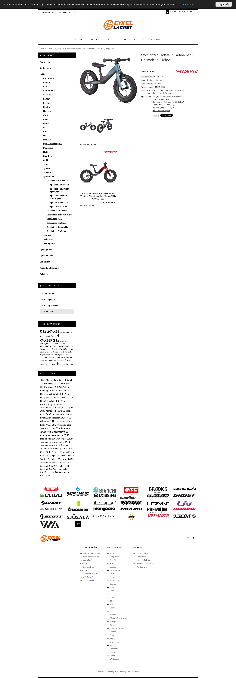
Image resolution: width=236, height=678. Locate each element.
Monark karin (52, 349)
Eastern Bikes (115, 580)
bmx (67, 332)
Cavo (112, 573)
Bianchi (46, 82)
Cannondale (48, 90)
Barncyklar (45, 62)
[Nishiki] (131, 509)
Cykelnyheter (46, 249)
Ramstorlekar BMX (91, 573)
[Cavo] (51, 495)
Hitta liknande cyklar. (161, 110)
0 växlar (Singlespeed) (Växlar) (166, 107)
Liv (44, 135)
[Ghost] (184, 495)
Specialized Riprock (59, 202)
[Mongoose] (104, 509)
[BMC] (131, 490)
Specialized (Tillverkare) (163, 105)
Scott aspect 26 (59, 354)
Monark (47, 139)
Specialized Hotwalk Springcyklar (101, 48)
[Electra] (158, 496)
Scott (45, 164)
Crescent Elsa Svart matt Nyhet (54, 469)
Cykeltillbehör (46, 255)
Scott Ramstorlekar (91, 556)
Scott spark (49, 360)
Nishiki (46, 152)
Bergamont (48, 78)
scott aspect (48, 354)
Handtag (61, 344)
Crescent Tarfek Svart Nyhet (59, 383)
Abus (112, 553)
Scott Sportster (59, 360)
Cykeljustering (142, 553)
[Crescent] (78, 495)
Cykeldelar (45, 261)
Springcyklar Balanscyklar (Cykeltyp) (168, 102)
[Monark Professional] (78, 509)
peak (71, 349)
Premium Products (117, 628)
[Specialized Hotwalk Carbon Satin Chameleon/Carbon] (108, 81)
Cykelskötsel (142, 556)
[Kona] (131, 503)
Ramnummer (88, 580)
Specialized (59, 48)
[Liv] (184, 503)
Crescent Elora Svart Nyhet (52, 442)
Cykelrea (44, 274)
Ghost (45, 115)
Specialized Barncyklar (76, 48)
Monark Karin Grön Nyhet (52, 435)
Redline (46, 160)
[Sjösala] (78, 516)
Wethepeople (49, 243)
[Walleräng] (49, 524)
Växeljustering (142, 567)
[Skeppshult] (104, 515)
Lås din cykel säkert (144, 560)
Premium (47, 156)
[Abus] (51, 490)
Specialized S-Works (56, 231)
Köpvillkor (127, 40)
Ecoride (46, 103)
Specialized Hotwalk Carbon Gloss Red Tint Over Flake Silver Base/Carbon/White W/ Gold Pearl (98, 196)
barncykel (49, 331)
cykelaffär (49, 340)
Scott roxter (51, 357)
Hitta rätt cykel (101, 40)
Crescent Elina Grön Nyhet (52, 466)
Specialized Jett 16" (59, 206)
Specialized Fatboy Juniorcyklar (58, 197)
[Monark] (51, 509)
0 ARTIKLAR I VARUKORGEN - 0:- (183, 12)
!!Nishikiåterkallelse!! (145, 563)
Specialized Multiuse (56, 223)
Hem (42, 48)
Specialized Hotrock (59, 184)
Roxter (65, 352)
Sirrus (67, 360)
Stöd (53, 364)
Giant (45, 119)
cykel (54, 335)
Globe (45, 123)
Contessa (45, 336)
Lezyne (113, 608)
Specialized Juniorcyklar (58, 210)
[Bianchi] (104, 491)
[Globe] (78, 503)
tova (63, 364)
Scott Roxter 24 (62, 357)
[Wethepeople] (78, 524)
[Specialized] (110, 152)
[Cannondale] (184, 488)
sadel (70, 352)
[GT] (104, 503)
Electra (46, 107)
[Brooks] (158, 490)
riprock (49, 352)
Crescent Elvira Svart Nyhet (52, 462)
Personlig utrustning (49, 268)
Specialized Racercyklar (58, 227)
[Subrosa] (184, 516)
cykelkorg (64, 341)
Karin (55, 346)
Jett (51, 346)
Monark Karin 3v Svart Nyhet (53, 438)
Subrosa (47, 235)
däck (51, 344)
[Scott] (51, 516)
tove (67, 364)
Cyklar (49, 48)
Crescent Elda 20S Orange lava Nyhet (56, 407)
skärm (48, 364)
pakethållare (63, 349)
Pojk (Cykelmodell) (161, 99)
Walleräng (48, 239)
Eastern (46, 98)
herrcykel (44, 346)
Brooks (113, 567)
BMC (45, 86)
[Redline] (184, 509)
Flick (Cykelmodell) (175, 96)
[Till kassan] (167, 12)
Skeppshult (48, 172)
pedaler (43, 352)
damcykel (44, 343)
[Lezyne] (158, 503)
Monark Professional (52, 143)
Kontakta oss (152, 40)
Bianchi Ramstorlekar (92, 553)
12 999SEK (109, 202)
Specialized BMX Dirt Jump (59, 214)
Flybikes (47, 111)
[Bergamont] (78, 491)
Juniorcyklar (45, 68)
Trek (71, 364)
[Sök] (74, 12)
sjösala (42, 364)
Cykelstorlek (88, 577)
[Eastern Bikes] (104, 495)
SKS (111, 645)
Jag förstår (224, 4)
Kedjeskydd (61, 346)
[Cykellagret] (118, 25)
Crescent (47, 94)
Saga (42, 354)
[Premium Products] (157, 510)
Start (78, 40)
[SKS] (131, 517)
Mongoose (48, 148)
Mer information (185, 4)
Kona (45, 131)
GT (44, 127)
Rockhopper (57, 352)
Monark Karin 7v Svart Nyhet (59, 380)
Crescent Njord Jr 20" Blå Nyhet (54, 445)
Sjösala (46, 168)
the (58, 363)
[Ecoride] (128, 497)
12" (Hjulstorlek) (159, 96)
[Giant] (51, 503)
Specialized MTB (54, 218)
